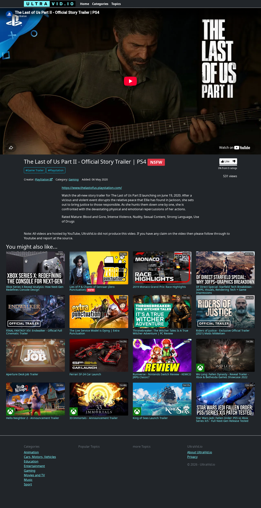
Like (226, 161)
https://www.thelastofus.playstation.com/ (92, 188)
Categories (100, 4)
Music (28, 480)
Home (84, 4)
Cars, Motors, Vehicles (40, 457)
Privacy (192, 457)
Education (31, 461)
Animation (31, 452)
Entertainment (34, 466)
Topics (116, 4)
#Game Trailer (35, 170)
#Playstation (56, 170)
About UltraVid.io (199, 452)
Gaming (74, 179)
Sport (28, 484)
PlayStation (42, 179)
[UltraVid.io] (49, 4)
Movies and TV (34, 475)
